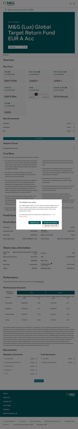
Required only (34, 222)
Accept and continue (50, 222)
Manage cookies (50, 225)
